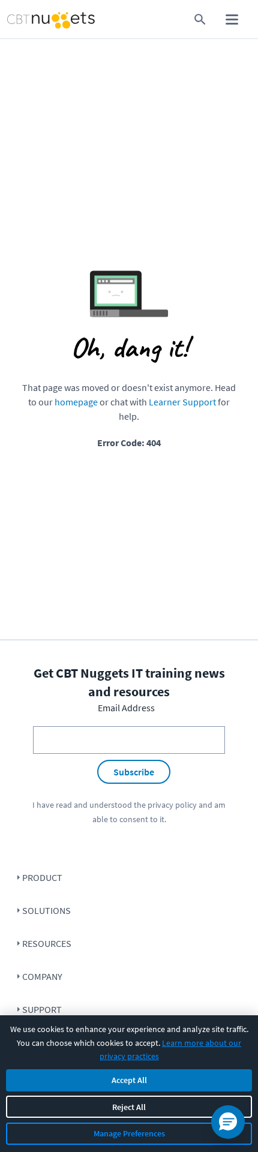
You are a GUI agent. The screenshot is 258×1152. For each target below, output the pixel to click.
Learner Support (182, 402)
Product (42, 877)
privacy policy (172, 804)
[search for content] (200, 19)
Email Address (126, 708)
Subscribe (133, 772)
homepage (76, 402)
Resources (46, 943)
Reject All (129, 1107)
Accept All (129, 1080)
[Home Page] (29, 19)
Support (42, 1009)
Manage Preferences (129, 1133)
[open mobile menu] (232, 19)
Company (42, 976)
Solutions (46, 910)
